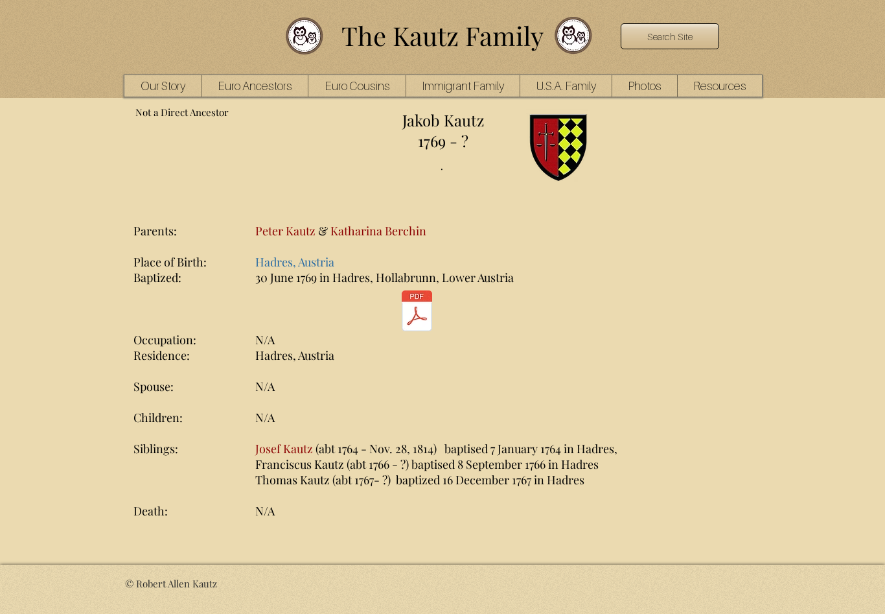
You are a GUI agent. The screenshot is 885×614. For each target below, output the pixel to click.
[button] (254, 86)
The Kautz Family (442, 35)
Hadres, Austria (294, 262)
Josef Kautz (284, 448)
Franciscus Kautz (299, 464)
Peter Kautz (285, 231)
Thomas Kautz (292, 480)
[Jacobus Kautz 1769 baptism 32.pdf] (417, 312)
